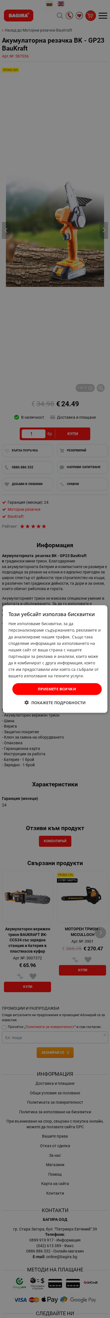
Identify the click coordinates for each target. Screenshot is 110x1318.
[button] (55, 702)
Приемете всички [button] (57, 688)
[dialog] (55, 659)
